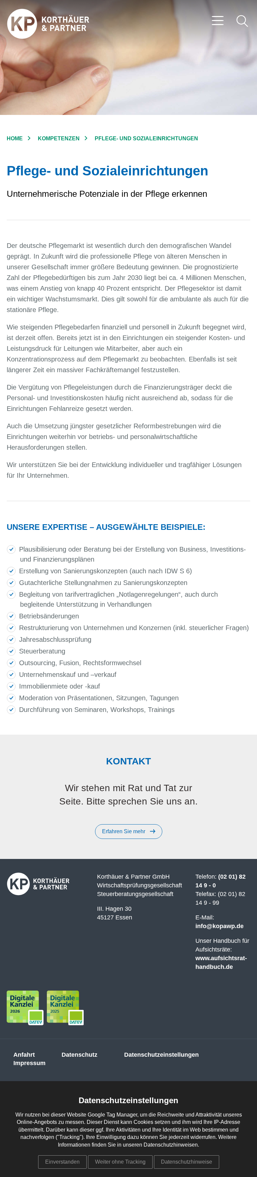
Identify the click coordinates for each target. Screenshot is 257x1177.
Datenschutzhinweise (186, 1162)
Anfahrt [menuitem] (24, 1054)
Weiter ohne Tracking (120, 1162)
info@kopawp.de (219, 926)
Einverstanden (62, 1162)
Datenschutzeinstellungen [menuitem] (161, 1054)
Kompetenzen (59, 138)
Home (15, 138)
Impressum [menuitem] (29, 1063)
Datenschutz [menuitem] (79, 1054)
